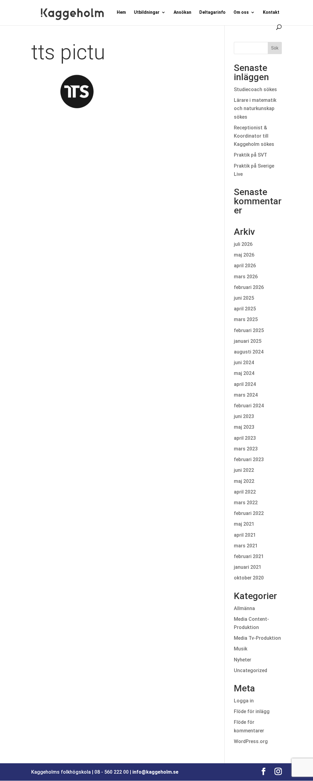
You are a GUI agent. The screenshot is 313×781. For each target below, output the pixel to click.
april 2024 (245, 384)
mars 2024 (246, 395)
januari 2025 (247, 341)
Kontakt (271, 12)
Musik (240, 649)
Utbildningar (147, 12)
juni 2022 (244, 470)
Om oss (241, 12)
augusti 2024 (248, 352)
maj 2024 (244, 373)
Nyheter (242, 660)
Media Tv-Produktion (257, 638)
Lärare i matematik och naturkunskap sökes (255, 108)
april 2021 (245, 535)
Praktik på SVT (250, 155)
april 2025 (245, 309)
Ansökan (182, 12)
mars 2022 (246, 502)
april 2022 (245, 492)
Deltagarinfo (212, 12)
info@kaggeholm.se (155, 772)
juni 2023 (244, 416)
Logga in (244, 701)
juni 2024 (244, 362)
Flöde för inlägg (252, 711)
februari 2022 (249, 513)
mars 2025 (246, 319)
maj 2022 (244, 481)
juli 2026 (243, 244)
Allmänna (244, 608)
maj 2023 (244, 427)
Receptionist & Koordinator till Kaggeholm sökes (255, 136)
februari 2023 (249, 459)
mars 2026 (246, 276)
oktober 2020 (249, 578)
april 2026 (245, 265)
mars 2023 (246, 449)
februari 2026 (249, 287)
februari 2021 (249, 556)
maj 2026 (244, 255)
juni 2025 (244, 298)
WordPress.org (251, 741)
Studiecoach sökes (255, 89)
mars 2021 (246, 546)
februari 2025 (249, 330)
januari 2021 (247, 567)
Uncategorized (250, 670)
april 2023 (245, 438)
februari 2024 (249, 406)
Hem (121, 12)
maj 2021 (244, 524)
